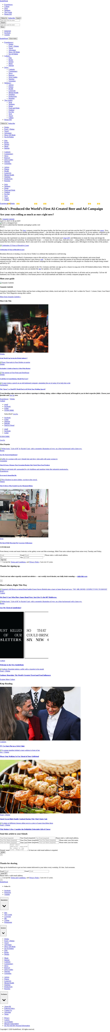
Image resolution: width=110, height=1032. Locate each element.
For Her (11, 112)
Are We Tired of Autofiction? (9, 455)
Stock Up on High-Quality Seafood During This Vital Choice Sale (23, 819)
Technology (4, 385)
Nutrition (12, 94)
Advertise (7, 1012)
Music (11, 64)
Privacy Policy (34, 562)
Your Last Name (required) (29, 842)
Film (10, 58)
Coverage (7, 916)
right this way (82, 576)
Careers (6, 1020)
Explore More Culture (7, 679)
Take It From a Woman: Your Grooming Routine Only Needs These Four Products (25, 465)
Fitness (11, 87)
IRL (5, 918)
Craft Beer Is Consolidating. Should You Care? (14, 379)
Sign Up (3, 560)
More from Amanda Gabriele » (10, 297)
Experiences (8, 4)
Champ (6, 920)
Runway (11, 75)
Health (11, 89)
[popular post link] (41, 449)
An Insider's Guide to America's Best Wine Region (15, 368)
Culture (6, 6)
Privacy (6, 1018)
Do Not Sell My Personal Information (17, 1026)
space (102, 230)
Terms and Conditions (18, 562)
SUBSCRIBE (9, 410)
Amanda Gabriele (8, 219)
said (41, 259)
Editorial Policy (9, 1008)
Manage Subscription (11, 1024)
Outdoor (11, 110)
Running (12, 98)
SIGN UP (4, 873)
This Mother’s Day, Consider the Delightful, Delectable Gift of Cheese (25, 829)
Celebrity (12, 69)
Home (11, 106)
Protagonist (8, 922)
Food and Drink (14, 108)
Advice (11, 85)
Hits (5, 913)
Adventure (12, 50)
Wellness (7, 10)
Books (11, 60)
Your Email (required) (27, 838)
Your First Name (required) (29, 840)
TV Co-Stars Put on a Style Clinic (12, 746)
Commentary (13, 71)
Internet (11, 65)
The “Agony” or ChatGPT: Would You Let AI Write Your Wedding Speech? (23, 389)
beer (24, 230)
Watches (11, 79)
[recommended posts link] (55, 591)
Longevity (12, 91)
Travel (11, 48)
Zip (21, 557)
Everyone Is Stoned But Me (8, 475)
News (11, 73)
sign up (11, 395)
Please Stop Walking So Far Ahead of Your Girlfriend (19, 756)
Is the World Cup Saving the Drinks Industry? (14, 358)
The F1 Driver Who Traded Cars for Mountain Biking (16, 486)
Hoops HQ (8, 14)
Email (22, 555)
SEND (3, 852)
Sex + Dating (4, 752)
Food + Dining (14, 46)
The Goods (8, 12)
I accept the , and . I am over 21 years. (28, 562)
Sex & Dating (13, 54)
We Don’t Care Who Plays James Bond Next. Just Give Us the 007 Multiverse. (28, 597)
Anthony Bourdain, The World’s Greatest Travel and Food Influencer (25, 675)
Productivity (13, 96)
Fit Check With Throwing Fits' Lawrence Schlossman (16, 543)
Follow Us (4, 18)
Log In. (15, 414)
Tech (10, 114)
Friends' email (4, 850)
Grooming (12, 81)
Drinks (11, 44)
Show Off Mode (14, 52)
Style (6, 8)
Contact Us (8, 1010)
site (40, 269)
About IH (7, 1006)
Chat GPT (66, 238)
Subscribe (11, 18)
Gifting (11, 118)
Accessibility (8, 1022)
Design (11, 62)
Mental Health (13, 92)
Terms (6, 1014)
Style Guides (13, 77)
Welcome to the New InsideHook (12, 665)
